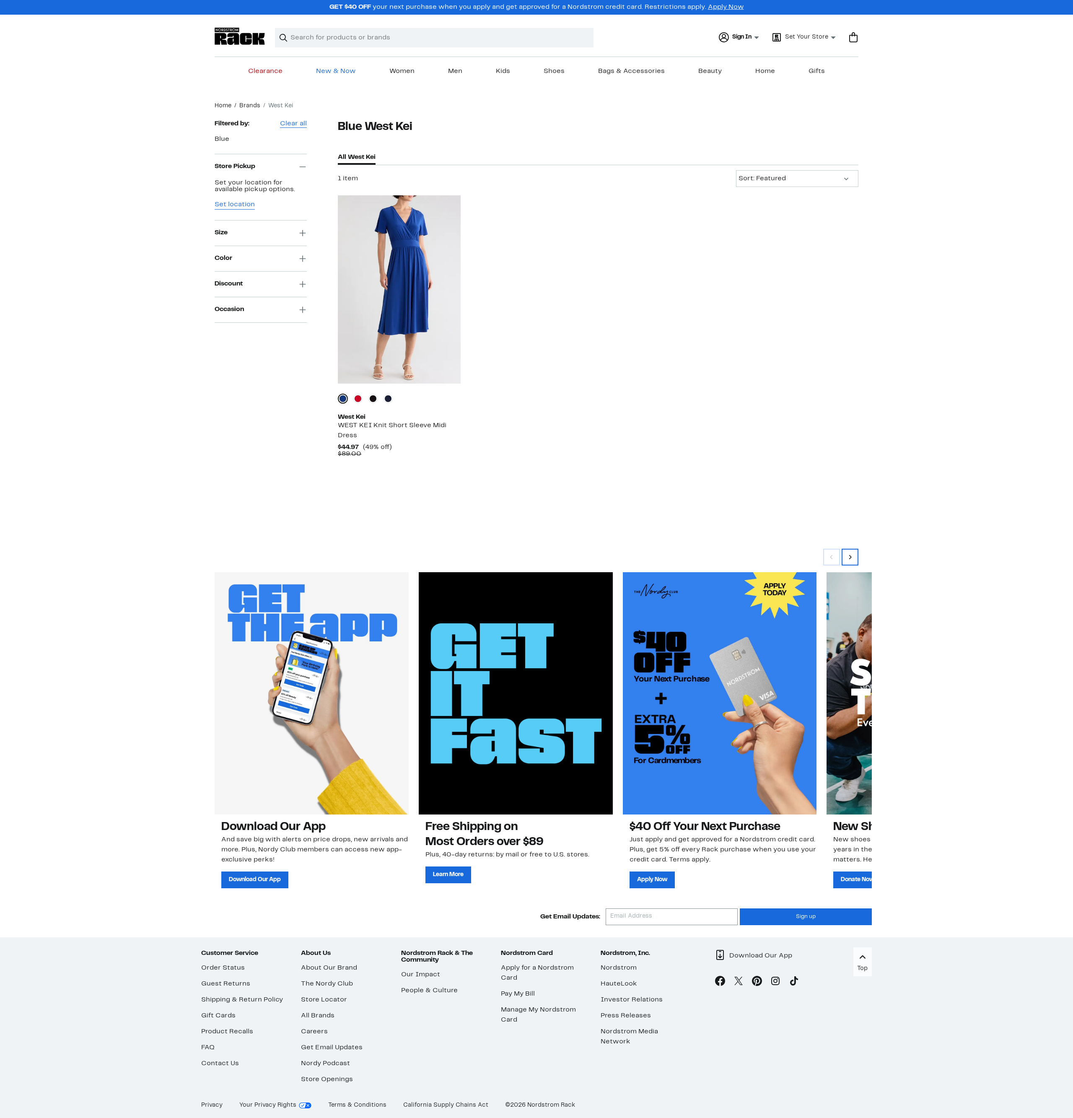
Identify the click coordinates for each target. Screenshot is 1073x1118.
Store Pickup (235, 166)
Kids (503, 71)
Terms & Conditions (357, 1105)
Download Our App (255, 879)
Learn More (448, 874)
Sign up (806, 916)
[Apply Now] (720, 693)
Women (402, 71)
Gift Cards (218, 1016)
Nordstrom (619, 968)
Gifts (817, 71)
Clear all (293, 124)
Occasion (229, 309)
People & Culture (429, 990)
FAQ (208, 1048)
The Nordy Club (327, 984)
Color (223, 258)
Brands (249, 106)
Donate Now (857, 879)
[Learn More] (516, 693)
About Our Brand (329, 968)
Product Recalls (227, 1032)
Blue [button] (222, 139)
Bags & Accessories (631, 71)
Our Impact (420, 975)
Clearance (265, 71)
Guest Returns (225, 984)
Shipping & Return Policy (242, 1000)
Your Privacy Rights (267, 1105)
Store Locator (324, 1000)
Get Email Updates (332, 1048)
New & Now (336, 71)
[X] (738, 982)
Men (455, 71)
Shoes (554, 71)
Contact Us (220, 1063)
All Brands (317, 1016)
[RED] (358, 398)
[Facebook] (720, 982)
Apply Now (726, 7)
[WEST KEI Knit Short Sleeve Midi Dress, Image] (399, 289)
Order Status (223, 968)
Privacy (212, 1105)
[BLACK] (373, 398)
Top (862, 968)
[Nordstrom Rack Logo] (240, 36)
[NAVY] (388, 398)
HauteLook (619, 984)
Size (221, 233)
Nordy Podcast (325, 1063)
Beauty (710, 71)
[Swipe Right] (850, 557)
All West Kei (357, 157)
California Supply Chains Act (445, 1105)
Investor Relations (632, 1000)
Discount (229, 284)
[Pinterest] (757, 982)
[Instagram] (775, 982)
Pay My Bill (518, 994)
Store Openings (327, 1079)
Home (765, 71)
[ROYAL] (343, 398)
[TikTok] (794, 982)
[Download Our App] (312, 693)
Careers (314, 1032)
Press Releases (626, 1016)
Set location (235, 205)
